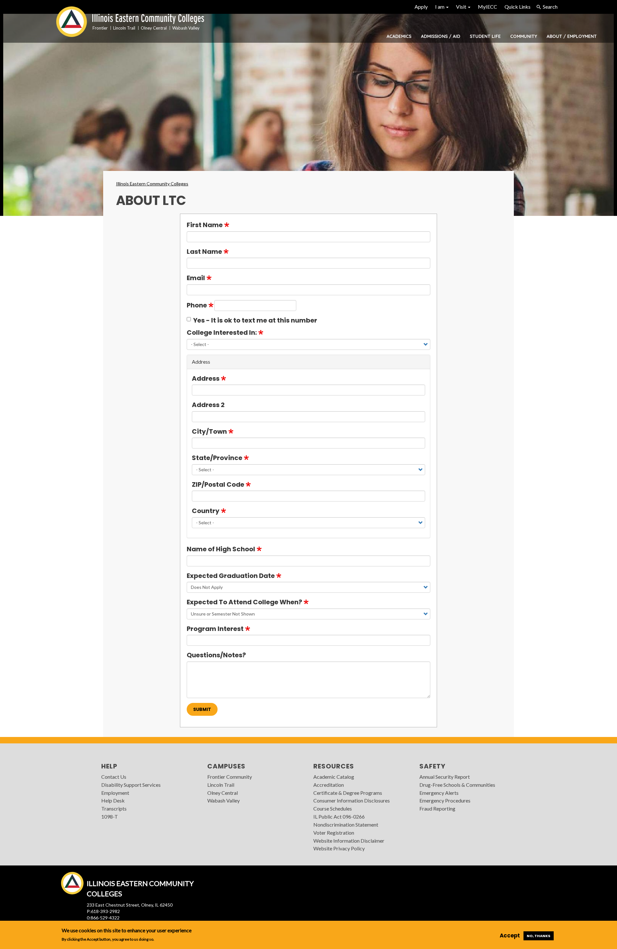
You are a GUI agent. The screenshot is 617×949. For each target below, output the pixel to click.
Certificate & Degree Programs (347, 793)
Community (523, 36)
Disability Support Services (131, 785)
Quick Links (518, 7)
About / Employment (572, 36)
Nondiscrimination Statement (345, 824)
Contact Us (113, 777)
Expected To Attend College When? (244, 602)
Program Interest (215, 628)
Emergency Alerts (439, 793)
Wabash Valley (223, 800)
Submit (202, 709)
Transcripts (114, 808)
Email (196, 277)
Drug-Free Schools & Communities (457, 785)
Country (205, 510)
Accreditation (328, 785)
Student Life (485, 36)
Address (205, 378)
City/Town (209, 431)
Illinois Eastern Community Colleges (152, 183)
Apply (421, 7)
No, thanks (538, 935)
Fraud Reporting (437, 808)
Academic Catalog (333, 777)
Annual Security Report (444, 777)
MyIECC (487, 7)
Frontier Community (229, 777)
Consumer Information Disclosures (351, 800)
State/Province (217, 457)
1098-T (109, 816)
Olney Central (222, 793)
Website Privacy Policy (339, 848)
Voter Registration (333, 832)
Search (550, 7)
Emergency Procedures (444, 800)
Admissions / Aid (440, 36)
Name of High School (221, 549)
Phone (197, 305)
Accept (510, 935)
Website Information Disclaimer (348, 841)
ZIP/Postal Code (218, 484)
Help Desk (113, 800)
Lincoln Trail (220, 785)
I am (440, 7)
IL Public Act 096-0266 (339, 816)
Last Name (204, 251)
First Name (205, 224)
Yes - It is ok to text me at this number (255, 320)
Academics (399, 36)
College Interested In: (222, 332)
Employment (115, 793)
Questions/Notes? (216, 655)
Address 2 (208, 404)
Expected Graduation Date (231, 575)
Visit (461, 7)
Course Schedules (332, 808)
